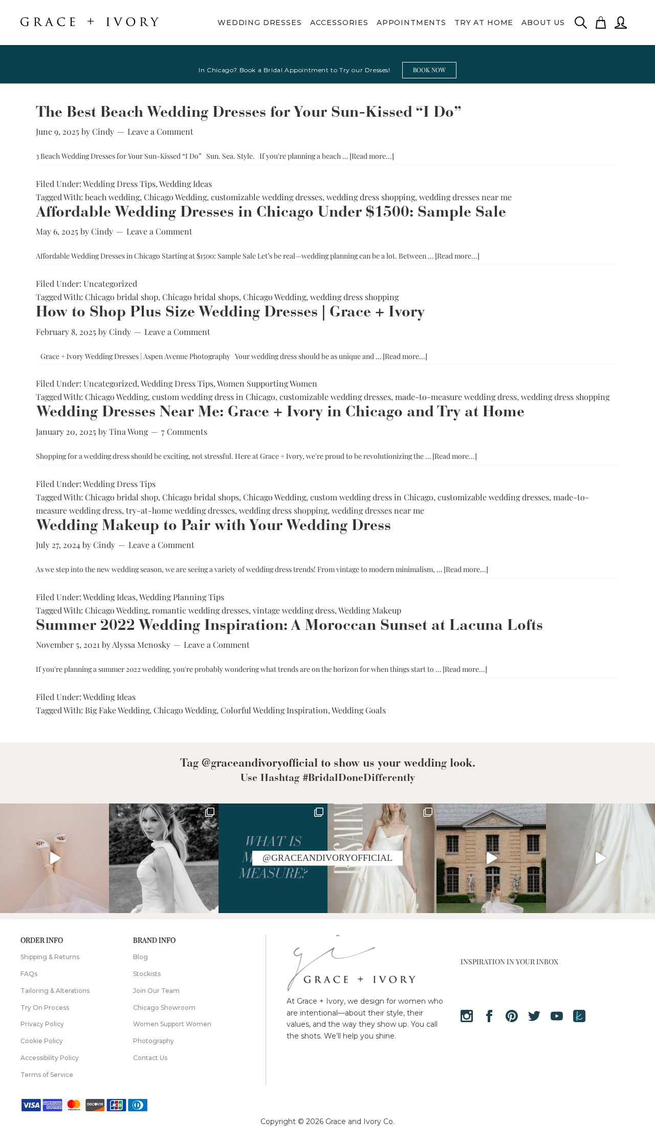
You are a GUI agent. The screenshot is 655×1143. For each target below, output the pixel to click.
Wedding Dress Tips (119, 183)
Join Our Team (156, 990)
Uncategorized (110, 283)
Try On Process (44, 1007)
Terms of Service (46, 1074)
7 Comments (184, 431)
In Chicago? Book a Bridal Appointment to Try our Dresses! (294, 70)
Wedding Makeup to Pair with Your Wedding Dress (213, 526)
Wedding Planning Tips (181, 596)
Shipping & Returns (49, 957)
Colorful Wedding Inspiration (274, 710)
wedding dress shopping (370, 197)
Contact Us (150, 1058)
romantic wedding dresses (200, 610)
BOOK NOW (429, 70)
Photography (153, 1041)
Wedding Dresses (259, 22)
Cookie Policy (41, 1041)
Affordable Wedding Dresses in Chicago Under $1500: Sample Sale (271, 213)
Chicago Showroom (164, 1007)
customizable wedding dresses (266, 197)
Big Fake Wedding (117, 710)
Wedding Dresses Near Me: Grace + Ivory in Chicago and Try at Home (280, 412)
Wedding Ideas (185, 183)
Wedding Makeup (369, 610)
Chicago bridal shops (200, 296)
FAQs (28, 974)
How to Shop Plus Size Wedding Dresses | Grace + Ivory (230, 313)
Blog (140, 957)
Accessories (339, 22)
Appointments (411, 22)
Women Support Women (172, 1024)
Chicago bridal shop (121, 296)
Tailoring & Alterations (55, 990)
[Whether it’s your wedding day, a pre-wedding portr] (54, 858)
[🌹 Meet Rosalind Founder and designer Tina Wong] (600, 858)
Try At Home (483, 22)
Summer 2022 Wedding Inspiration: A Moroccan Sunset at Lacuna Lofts (289, 626)
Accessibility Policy (49, 1058)
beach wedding (112, 197)
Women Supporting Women (267, 383)
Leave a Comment (160, 131)
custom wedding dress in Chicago (213, 396)
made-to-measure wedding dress (456, 396)
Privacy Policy (42, 1024)
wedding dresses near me (465, 197)
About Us (543, 22)
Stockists (147, 974)
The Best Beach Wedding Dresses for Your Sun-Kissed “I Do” (249, 113)
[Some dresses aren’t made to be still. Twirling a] (163, 858)
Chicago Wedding (175, 197)
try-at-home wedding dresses (180, 510)
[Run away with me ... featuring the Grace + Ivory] (490, 858)
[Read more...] (372, 156)
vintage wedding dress (294, 610)
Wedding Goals (359, 710)
